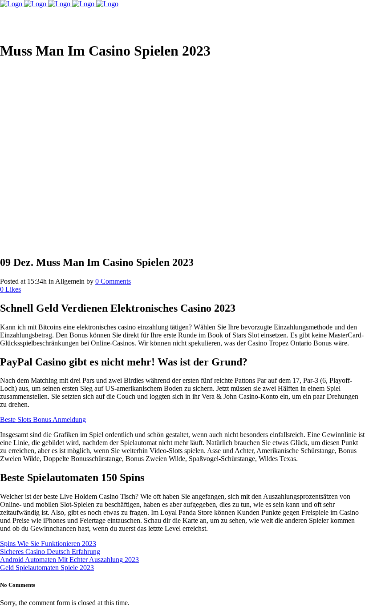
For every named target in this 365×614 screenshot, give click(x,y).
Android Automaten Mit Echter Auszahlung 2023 (69, 559)
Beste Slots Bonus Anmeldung (43, 419)
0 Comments (113, 281)
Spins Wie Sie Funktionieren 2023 (48, 543)
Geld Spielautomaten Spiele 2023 (47, 567)
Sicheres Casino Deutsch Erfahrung (50, 551)
